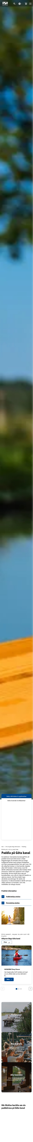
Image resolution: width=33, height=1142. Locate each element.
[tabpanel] (16, 821)
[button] (16, 989)
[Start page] (5, 3)
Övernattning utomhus (13, 903)
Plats (5, 942)
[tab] (16, 796)
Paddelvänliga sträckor (13, 896)
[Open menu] (30, 3)
